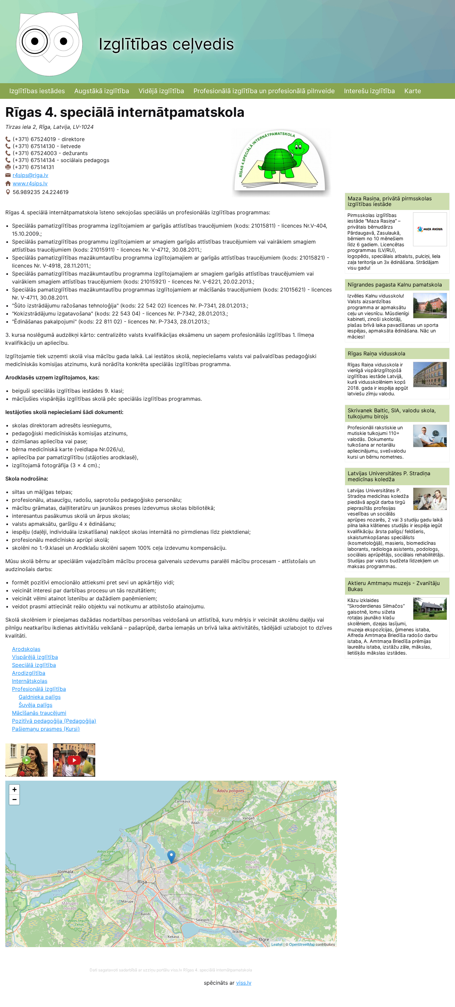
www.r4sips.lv (30, 183)
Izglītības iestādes (37, 91)
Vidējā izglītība (161, 91)
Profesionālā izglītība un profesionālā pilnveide (264, 91)
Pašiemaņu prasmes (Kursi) (46, 728)
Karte (412, 91)
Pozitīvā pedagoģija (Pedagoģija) (54, 720)
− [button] (14, 799)
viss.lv (243, 982)
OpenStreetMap (302, 944)
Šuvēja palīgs (35, 705)
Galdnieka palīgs (40, 697)
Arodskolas (26, 649)
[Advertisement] (397, 145)
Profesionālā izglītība (39, 689)
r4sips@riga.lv (30, 175)
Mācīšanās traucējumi (39, 712)
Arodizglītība (28, 673)
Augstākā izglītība (101, 91)
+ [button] (14, 789)
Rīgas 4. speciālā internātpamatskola (217, 969)
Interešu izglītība (369, 91)
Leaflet (276, 944)
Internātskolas (29, 681)
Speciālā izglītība (34, 665)
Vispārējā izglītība (35, 657)
